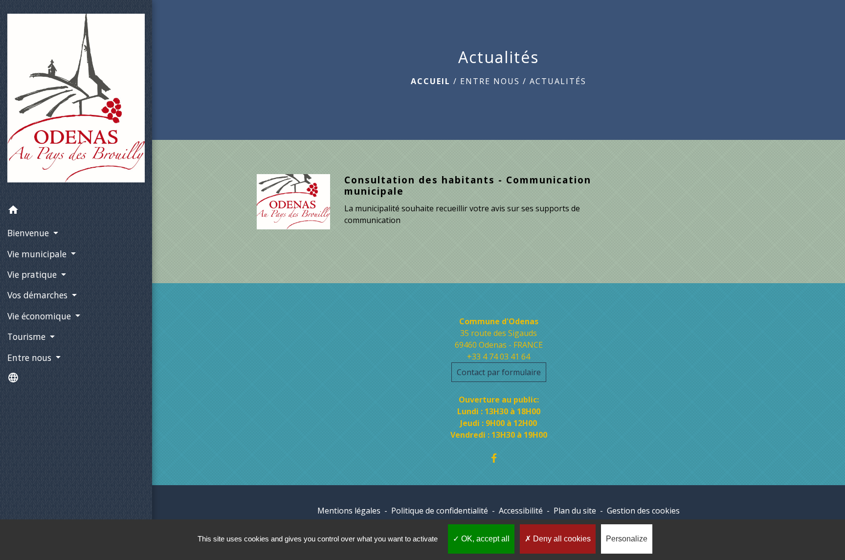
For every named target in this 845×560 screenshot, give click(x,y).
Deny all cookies (561, 539)
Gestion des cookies (643, 510)
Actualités (558, 81)
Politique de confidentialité (439, 510)
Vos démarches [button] (38, 295)
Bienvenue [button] (29, 233)
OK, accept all (484, 539)
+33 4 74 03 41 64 (498, 356)
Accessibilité (521, 510)
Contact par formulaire (499, 372)
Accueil (430, 81)
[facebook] (499, 458)
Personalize (626, 539)
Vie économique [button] (40, 316)
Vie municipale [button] (38, 254)
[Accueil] (76, 100)
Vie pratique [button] (33, 274)
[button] (76, 211)
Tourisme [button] (27, 336)
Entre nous (490, 81)
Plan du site (575, 510)
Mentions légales (348, 510)
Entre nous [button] (30, 357)
